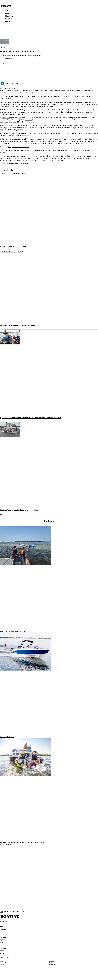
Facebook (2, 950)
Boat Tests (8, 11)
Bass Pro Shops (7, 118)
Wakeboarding (52, 964)
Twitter (1, 951)
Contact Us (2, 940)
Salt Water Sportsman (53, 962)
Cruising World (52, 961)
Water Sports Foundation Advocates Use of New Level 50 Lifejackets (23, 842)
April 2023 (8, 163)
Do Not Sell (2, 931)
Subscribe (2, 924)
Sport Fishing (3, 964)
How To (7, 13)
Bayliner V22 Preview (7, 737)
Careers (1, 942)
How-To (29, 163)
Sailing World (3, 962)
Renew (1, 926)
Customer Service (3, 929)
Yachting (2, 966)
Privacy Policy (3, 937)
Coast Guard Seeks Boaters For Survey (13, 631)
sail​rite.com (28, 120)
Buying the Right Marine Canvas (18, 147)
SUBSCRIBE (6, 40)
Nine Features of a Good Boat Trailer (12, 911)
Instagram (2, 953)
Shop (6, 19)
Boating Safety (9, 16)
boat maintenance (15, 163)
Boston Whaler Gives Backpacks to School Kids (19, 510)
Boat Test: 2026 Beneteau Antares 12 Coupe (17, 325)
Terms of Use (2, 939)
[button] (49, 66)
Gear (6, 15)
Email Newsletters (3, 948)
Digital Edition (3, 927)
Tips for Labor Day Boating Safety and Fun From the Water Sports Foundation (30, 418)
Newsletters (8, 18)
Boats (6, 10)
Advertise (7, 21)
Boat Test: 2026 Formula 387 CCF (13, 247)
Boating (1, 961)
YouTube (2, 954)
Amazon (64, 110)
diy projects (24, 163)
